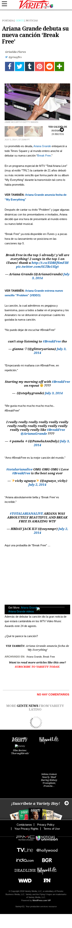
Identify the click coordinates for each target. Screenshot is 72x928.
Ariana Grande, (30, 607)
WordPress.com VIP (41, 900)
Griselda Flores (15, 51)
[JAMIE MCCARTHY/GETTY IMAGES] (37, 101)
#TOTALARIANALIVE (26, 513)
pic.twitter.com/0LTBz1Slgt (37, 266)
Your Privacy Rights (26, 828)
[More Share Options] (59, 66)
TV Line (25, 849)
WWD (23, 879)
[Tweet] (19, 66)
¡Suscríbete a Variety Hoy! (35, 803)
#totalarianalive (19, 469)
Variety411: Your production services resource (36, 906)
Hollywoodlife (47, 869)
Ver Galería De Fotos (57, 131)
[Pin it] (39, 66)
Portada (8, 20)
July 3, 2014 (54, 393)
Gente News (27, 706)
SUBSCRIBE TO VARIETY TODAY (37, 666)
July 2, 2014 (37, 484)
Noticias (32, 20)
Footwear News (45, 879)
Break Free (44, 155)
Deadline (25, 869)
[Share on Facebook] (9, 66)
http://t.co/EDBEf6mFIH (50, 263)
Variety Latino (36, 4)
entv (47, 849)
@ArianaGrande (34, 433)
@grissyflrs (15, 57)
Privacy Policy (45, 824)
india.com (25, 859)
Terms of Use (52, 828)
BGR (45, 859)
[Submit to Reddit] (49, 66)
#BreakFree (52, 341)
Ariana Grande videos (21, 611)
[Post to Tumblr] (29, 66)
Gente (20, 20)
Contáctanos (24, 824)
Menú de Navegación (6, 4)
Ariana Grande (42, 146)
